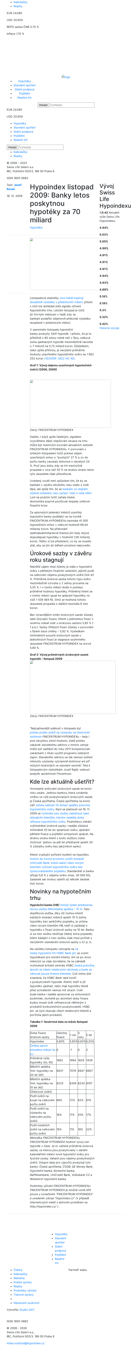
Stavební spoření (24, 85)
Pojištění (24, 93)
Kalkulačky (21, 2)
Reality (18, 6)
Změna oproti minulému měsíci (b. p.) (43, 1050)
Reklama (19, 1278)
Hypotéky (24, 81)
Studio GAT (26, 1309)
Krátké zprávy (23, 1282)
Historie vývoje (109, 328)
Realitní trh (24, 97)
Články (18, 1270)
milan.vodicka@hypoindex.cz (26, 1343)
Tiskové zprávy (24, 1294)
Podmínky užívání (25, 1290)
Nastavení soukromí (26, 1303)
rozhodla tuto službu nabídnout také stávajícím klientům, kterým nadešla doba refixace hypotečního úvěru (59, 817)
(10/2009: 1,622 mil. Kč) (59, 358)
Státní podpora (24, 89)
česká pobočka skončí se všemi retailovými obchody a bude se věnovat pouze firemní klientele (62, 969)
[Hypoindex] (66, 76)
